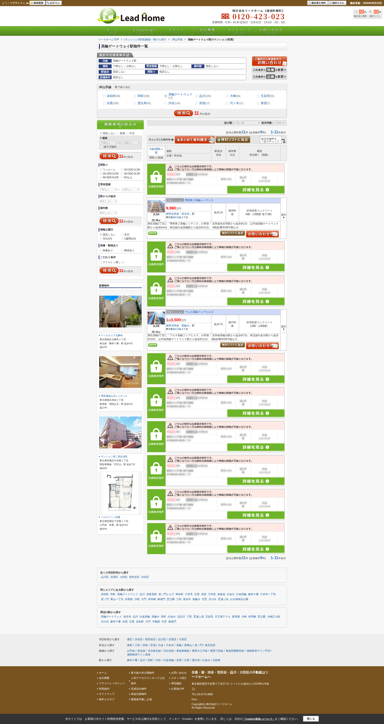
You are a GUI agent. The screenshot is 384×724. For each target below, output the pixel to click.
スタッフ (176, 31)
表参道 (221, 594)
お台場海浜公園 (239, 599)
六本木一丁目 (268, 594)
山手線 (131, 650)
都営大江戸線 (200, 650)
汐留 (137, 599)
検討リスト (338, 2)
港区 (175, 217)
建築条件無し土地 (141, 699)
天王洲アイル (222, 616)
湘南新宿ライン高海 (138, 654)
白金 (160, 645)
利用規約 (104, 688)
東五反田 (210, 645)
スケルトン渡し (113, 262)
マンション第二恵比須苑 (114, 456)
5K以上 (128, 177)
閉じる (311, 718)
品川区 (105, 577)
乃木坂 (212, 594)
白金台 (231, 594)
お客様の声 (177, 688)
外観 (152, 149)
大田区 (124, 577)
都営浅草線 (172, 213)
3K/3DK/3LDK (132, 173)
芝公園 (171, 599)
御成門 (161, 599)
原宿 (204, 103)
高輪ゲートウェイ (180, 96)
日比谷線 (168, 650)
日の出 (212, 599)
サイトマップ (239, 31)
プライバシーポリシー (112, 683)
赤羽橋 (152, 599)
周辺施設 (176, 683)
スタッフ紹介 (179, 677)
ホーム (113, 31)
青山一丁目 (116, 599)
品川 (205, 96)
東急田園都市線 (235, 650)
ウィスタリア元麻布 (112, 335)
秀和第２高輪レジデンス (199, 200)
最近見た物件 (318, 2)
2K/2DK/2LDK (111, 173)
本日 (126, 234)
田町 (143, 96)
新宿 (265, 103)
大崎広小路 (273, 616)
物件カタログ (107, 699)
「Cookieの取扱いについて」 (259, 719)
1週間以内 (130, 238)
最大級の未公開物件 (142, 672)
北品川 (181, 616)
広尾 (197, 594)
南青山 (188, 645)
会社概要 (208, 31)
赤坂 (203, 594)
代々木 (236, 103)
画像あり (108, 250)
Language (144, 31)
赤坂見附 (151, 594)
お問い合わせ (271, 31)
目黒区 (114, 577)
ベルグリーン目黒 (110, 517)
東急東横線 (182, 650)
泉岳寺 (185, 213)
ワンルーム (109, 169)
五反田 (267, 96)
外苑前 (129, 599)
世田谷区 (134, 577)
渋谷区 (145, 577)
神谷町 (179, 594)
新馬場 (236, 616)
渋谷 (174, 103)
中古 (132, 133)
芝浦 (153, 645)
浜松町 (113, 96)
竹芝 (204, 599)
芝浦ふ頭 (223, 599)
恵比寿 (144, 103)
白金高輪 (241, 594)
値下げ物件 (110, 146)
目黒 (113, 103)
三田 (178, 599)
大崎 (235, 96)
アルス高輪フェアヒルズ (199, 311)
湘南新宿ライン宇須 (258, 650)
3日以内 (107, 238)
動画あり (129, 250)
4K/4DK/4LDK (111, 177)
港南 (129, 645)
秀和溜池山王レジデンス (114, 396)
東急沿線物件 (139, 693)
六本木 (189, 594)
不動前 (156, 621)
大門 (143, 599)
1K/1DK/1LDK (132, 169)
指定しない (109, 133)
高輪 (179, 217)
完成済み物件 (139, 688)
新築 (122, 133)
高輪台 (185, 325)
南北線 (141, 650)
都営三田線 (216, 650)
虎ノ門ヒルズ (166, 594)
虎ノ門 (105, 599)
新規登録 (38, 2)
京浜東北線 (154, 650)
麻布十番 (253, 594)
